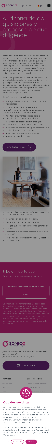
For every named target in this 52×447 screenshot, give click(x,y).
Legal (5, 391)
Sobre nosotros (34, 379)
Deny (7, 441)
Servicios (7, 379)
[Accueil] (9, 6)
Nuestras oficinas (33, 387)
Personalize (17, 441)
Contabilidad (7, 384)
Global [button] (28, 6)
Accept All (31, 441)
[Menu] (48, 5)
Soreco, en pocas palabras (36, 384)
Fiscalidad (6, 387)
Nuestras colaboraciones (36, 391)
